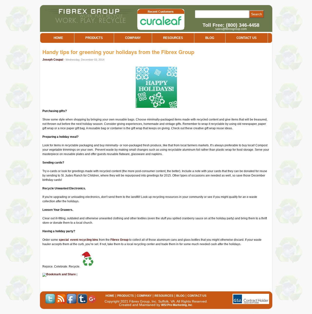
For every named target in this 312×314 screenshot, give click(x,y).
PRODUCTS (94, 38)
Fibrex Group (119, 239)
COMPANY (133, 38)
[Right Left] (161, 19)
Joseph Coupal (53, 59)
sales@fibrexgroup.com (231, 29)
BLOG (209, 38)
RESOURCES (173, 38)
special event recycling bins (78, 239)
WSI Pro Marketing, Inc (176, 305)
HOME (58, 38)
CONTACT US (246, 38)
